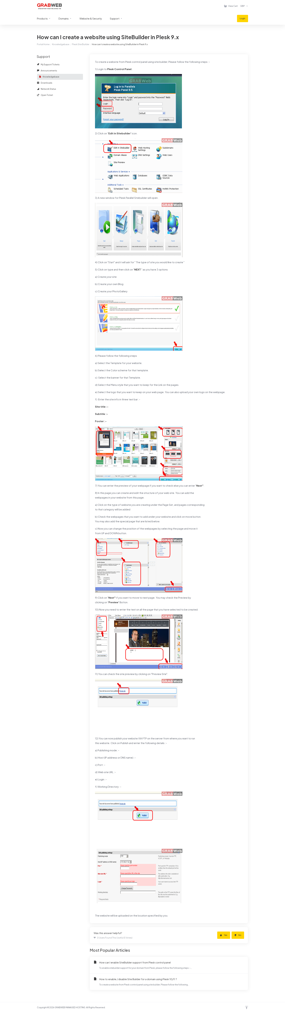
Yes (225, 935)
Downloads (46, 83)
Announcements (48, 70)
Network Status (48, 89)
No (239, 935)
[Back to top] (246, 1007)
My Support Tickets (50, 64)
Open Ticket (46, 95)
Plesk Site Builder (80, 44)
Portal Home (43, 44)
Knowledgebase (60, 44)
